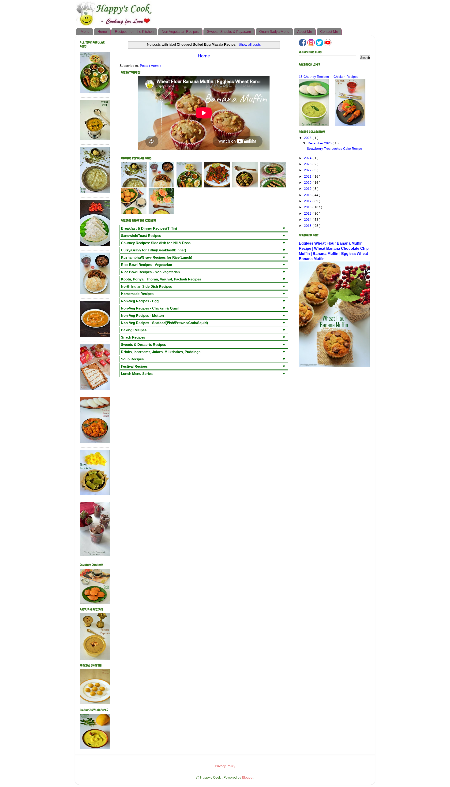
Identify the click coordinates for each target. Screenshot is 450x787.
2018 (308, 195)
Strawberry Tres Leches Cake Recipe (334, 148)
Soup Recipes (132, 359)
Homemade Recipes (137, 294)
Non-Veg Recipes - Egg (140, 301)
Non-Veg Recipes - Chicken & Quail (150, 308)
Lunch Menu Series (137, 374)
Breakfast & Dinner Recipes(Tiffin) (149, 228)
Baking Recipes (133, 330)
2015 (308, 213)
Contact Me (329, 32)
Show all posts (250, 44)
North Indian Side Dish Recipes (146, 286)
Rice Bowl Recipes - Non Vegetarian (150, 272)
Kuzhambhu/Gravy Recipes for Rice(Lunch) (156, 257)
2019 (308, 188)
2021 (308, 176)
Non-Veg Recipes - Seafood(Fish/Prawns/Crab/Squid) (164, 323)
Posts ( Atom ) (150, 65)
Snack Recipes (133, 337)
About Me (304, 32)
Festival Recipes (134, 366)
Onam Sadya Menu (274, 32)
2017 (308, 201)
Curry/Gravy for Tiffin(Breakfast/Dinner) (153, 250)
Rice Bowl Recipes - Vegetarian (146, 265)
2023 (308, 164)
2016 (308, 207)
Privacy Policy (225, 766)
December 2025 (320, 143)
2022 (308, 170)
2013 (308, 226)
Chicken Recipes (346, 76)
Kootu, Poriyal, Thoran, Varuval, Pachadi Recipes (161, 279)
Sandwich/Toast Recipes (141, 236)
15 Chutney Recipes (314, 76)
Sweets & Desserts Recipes (143, 345)
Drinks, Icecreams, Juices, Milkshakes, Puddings (160, 352)
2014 (308, 219)
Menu (85, 32)
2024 (308, 158)
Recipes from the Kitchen (134, 32)
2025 (308, 138)
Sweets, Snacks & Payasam (229, 32)
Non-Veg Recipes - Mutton (142, 315)
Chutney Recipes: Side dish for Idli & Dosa (156, 243)
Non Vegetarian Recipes (180, 32)
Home (102, 32)
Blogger (247, 777)
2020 (308, 182)
